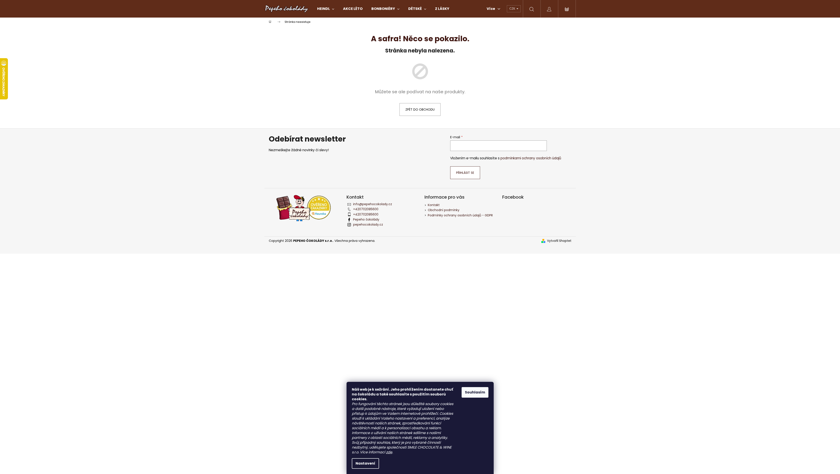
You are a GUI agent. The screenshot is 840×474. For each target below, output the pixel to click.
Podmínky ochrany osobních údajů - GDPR (460, 215)
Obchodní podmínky (443, 210)
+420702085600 (365, 209)
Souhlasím (475, 392)
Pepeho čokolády (366, 219)
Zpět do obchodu (420, 109)
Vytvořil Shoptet (559, 241)
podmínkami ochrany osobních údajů (530, 158)
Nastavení (365, 463)
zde (389, 452)
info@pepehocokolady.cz (372, 204)
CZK (512, 8)
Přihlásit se (465, 173)
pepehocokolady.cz (368, 224)
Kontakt (434, 205)
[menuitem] (326, 9)
